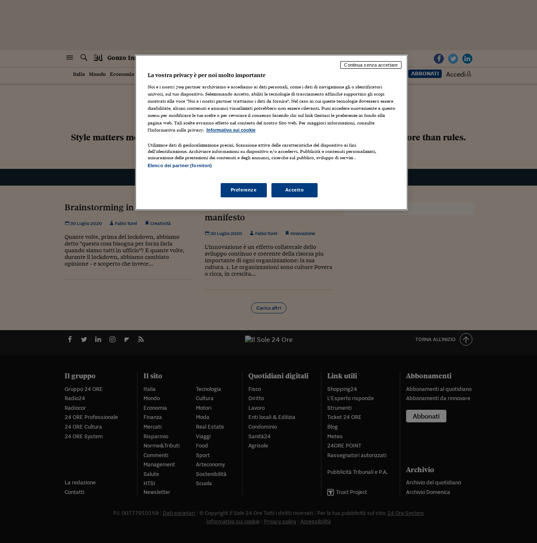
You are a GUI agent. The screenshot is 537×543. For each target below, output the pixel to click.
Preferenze (244, 189)
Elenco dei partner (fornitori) (180, 165)
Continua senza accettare (371, 64)
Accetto (294, 189)
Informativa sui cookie (230, 129)
